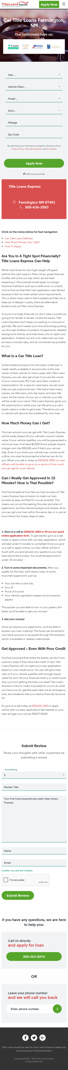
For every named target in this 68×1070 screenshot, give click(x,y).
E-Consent (51, 149)
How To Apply (13, 246)
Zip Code (11, 130)
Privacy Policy (18, 149)
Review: (8, 794)
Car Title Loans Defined (19, 238)
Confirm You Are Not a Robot (17, 870)
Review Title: (10, 782)
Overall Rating (10, 769)
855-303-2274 (34, 956)
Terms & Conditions (33, 149)
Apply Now (49, 4)
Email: (7, 858)
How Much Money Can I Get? (22, 242)
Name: (7, 846)
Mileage (10, 118)
